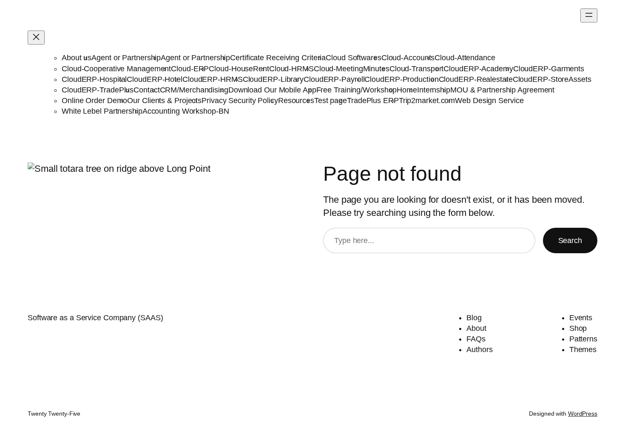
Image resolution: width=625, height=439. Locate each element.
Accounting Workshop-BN (185, 111)
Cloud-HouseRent (239, 68)
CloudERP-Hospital (94, 79)
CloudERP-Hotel (154, 79)
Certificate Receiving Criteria (278, 57)
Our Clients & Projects (164, 100)
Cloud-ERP (190, 68)
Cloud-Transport (416, 68)
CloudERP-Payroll (334, 79)
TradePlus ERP (373, 100)
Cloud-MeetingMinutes (351, 68)
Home (407, 90)
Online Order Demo (94, 100)
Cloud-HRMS (291, 68)
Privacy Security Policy (240, 100)
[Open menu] (588, 15)
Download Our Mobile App (272, 90)
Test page (330, 100)
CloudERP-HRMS (212, 79)
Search (570, 240)
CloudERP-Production (401, 79)
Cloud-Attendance (465, 57)
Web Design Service (489, 100)
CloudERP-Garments (548, 68)
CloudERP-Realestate (476, 79)
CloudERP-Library (273, 79)
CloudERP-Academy (478, 68)
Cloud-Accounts (408, 57)
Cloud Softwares (353, 57)
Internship (433, 90)
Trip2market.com (427, 100)
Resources (296, 100)
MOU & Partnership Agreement (502, 90)
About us (76, 57)
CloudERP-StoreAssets (552, 79)
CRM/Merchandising (194, 90)
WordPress (582, 413)
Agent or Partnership (126, 57)
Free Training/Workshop (356, 90)
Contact (146, 90)
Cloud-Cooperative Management (116, 68)
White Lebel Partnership (102, 111)
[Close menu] (36, 38)
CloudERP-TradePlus (98, 90)
